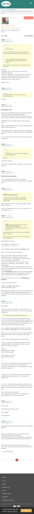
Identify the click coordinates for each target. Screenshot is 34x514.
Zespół (4, 484)
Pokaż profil (8, 40)
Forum (3, 10)
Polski (3, 477)
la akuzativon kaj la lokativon (17, 311)
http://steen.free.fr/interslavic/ (8, 246)
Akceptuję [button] (26, 510)
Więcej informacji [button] (12, 511)
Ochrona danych (6, 493)
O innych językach (11, 10)
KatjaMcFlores (6, 30)
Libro (3, 490)
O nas (3, 481)
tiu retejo (5, 384)
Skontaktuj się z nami (8, 500)
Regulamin (5, 497)
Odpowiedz (29, 18)
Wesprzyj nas (5, 487)
